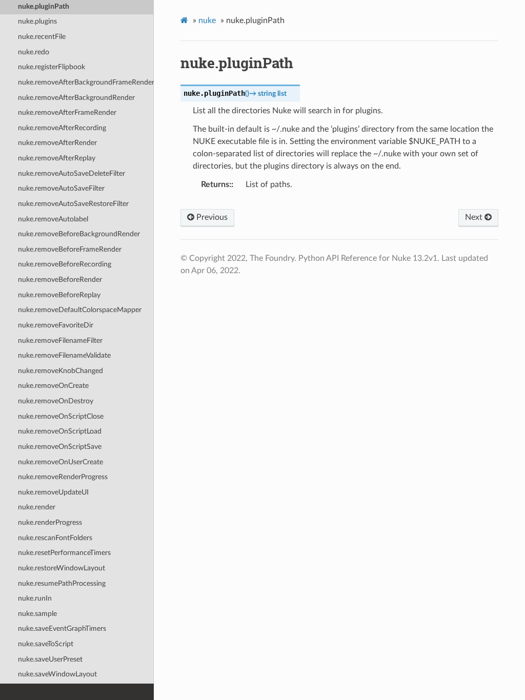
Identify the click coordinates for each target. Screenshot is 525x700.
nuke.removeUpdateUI (53, 492)
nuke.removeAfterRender (57, 143)
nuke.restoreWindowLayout (61, 568)
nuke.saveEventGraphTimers (62, 628)
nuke (207, 20)
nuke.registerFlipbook (51, 67)
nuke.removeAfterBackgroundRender (76, 97)
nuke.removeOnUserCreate (60, 462)
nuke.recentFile (42, 36)
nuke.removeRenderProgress (63, 477)
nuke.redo (33, 52)
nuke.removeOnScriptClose (61, 416)
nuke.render (36, 507)
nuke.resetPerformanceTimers (64, 553)
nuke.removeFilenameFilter (60, 340)
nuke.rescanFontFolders (55, 538)
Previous (211, 217)
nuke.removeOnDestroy (55, 401)
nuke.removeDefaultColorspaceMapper (80, 310)
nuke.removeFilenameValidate (64, 355)
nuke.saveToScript (45, 644)
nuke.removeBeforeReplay (59, 295)
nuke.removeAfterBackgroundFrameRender (86, 82)
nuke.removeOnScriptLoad (60, 431)
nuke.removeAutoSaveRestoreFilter (73, 204)
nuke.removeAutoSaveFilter (61, 188)
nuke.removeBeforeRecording (64, 264)
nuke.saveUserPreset (50, 659)
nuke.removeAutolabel (53, 219)
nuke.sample (37, 613)
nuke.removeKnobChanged (60, 371)
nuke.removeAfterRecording (62, 128)
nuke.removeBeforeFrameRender (70, 249)
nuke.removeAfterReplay (56, 158)
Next (474, 217)
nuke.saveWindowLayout (57, 674)
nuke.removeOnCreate (53, 385)
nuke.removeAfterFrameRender (67, 112)
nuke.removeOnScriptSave (60, 446)
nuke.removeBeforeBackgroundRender (79, 234)
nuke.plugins (37, 21)
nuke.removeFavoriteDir (55, 325)
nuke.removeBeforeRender (60, 279)
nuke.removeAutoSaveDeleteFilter (71, 173)
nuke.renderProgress (50, 522)
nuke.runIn (35, 598)
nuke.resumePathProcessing (62, 583)
